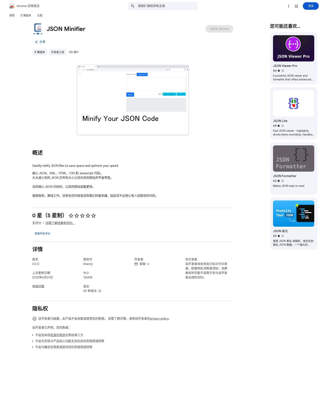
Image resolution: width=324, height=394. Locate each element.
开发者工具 (57, 52)
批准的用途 (57, 335)
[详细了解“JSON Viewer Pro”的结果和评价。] (282, 70)
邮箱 (143, 264)
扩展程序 (39, 52)
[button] (296, 6)
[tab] (12, 15)
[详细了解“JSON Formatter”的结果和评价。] (282, 180)
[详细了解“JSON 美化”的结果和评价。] (282, 235)
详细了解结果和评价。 (60, 223)
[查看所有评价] (42, 233)
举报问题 (38, 286)
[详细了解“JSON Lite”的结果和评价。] (282, 125)
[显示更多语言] (100, 291)
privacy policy (159, 319)
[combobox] (168, 6)
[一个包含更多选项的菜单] (288, 6)
